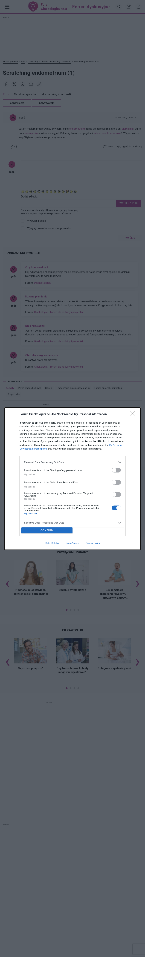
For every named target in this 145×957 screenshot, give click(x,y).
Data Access (72, 543)
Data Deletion (52, 543)
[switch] (116, 470)
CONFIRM (47, 530)
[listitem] (72, 462)
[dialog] (72, 478)
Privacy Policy (92, 543)
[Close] (133, 414)
